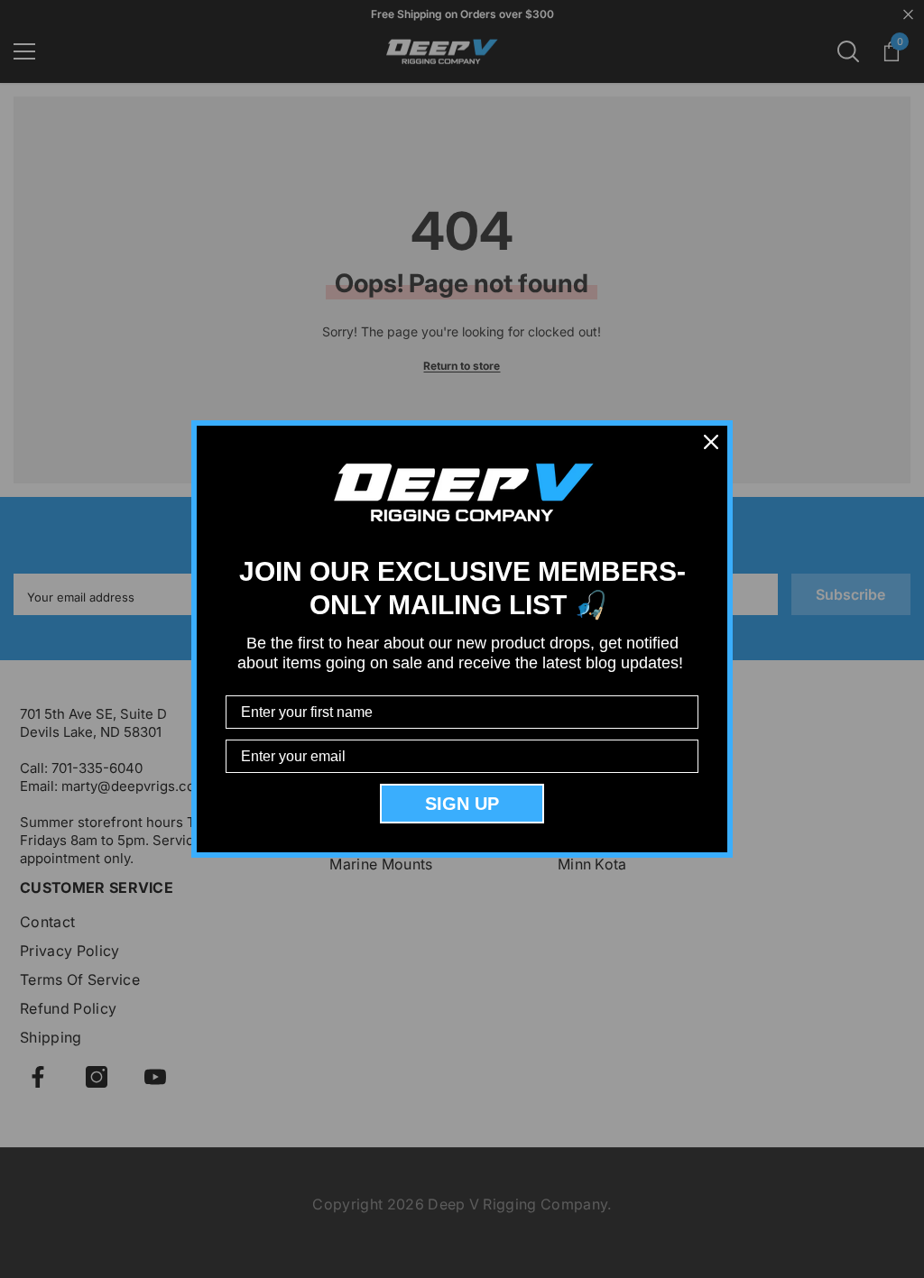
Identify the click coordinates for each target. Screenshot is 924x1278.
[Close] (711, 442)
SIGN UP (462, 804)
